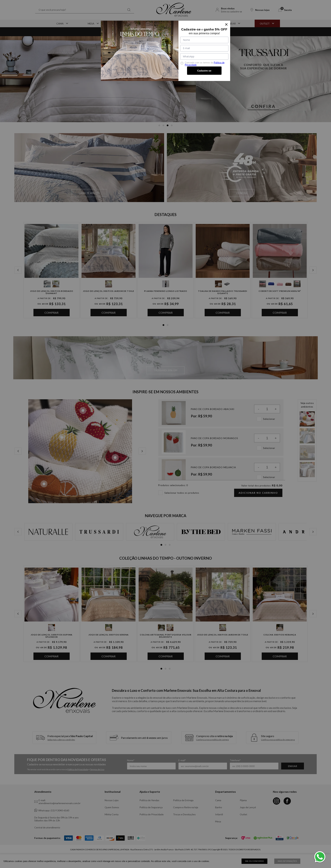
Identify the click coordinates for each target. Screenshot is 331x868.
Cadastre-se (204, 70)
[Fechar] (226, 24)
